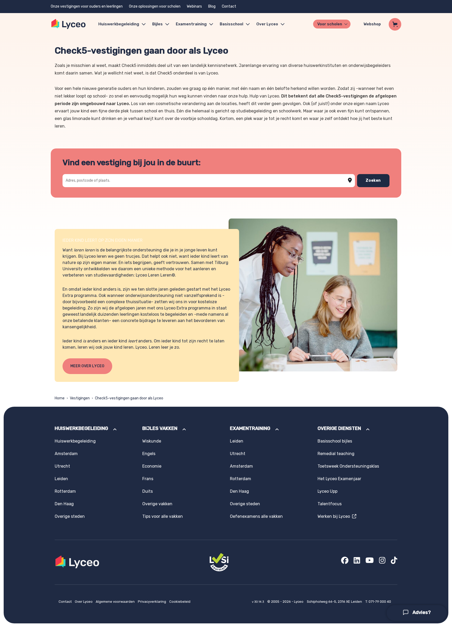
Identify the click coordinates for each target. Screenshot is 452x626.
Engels (148, 453)
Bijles (157, 24)
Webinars (194, 6)
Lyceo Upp (327, 491)
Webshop (372, 24)
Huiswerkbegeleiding (118, 24)
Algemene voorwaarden (115, 602)
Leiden (61, 478)
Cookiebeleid (179, 602)
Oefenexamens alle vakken (256, 516)
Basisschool (231, 24)
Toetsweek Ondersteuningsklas (348, 466)
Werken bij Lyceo (335, 516)
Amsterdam (66, 453)
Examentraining (191, 24)
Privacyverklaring (152, 602)
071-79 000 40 (380, 602)
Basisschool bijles (335, 441)
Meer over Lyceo (87, 366)
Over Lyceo (84, 602)
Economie (151, 466)
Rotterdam (65, 491)
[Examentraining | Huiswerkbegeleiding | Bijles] (69, 24)
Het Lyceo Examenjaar (339, 478)
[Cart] (395, 24)
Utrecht (62, 466)
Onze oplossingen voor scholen (154, 6)
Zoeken (373, 180)
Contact (229, 6)
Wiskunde (151, 441)
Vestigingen (80, 398)
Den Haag (64, 503)
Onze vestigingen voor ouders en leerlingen (87, 6)
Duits (147, 491)
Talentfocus (330, 503)
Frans (147, 478)
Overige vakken (157, 503)
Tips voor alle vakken (162, 516)
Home (60, 398)
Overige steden (70, 516)
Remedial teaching (336, 453)
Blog (212, 6)
